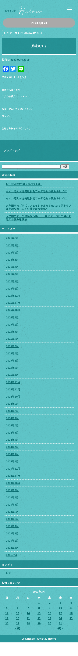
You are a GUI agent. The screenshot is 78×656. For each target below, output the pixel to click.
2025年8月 (12, 324)
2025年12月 (13, 295)
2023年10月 (13, 483)
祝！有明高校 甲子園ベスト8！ (24, 184)
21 (28, 618)
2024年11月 (13, 389)
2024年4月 (12, 439)
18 (71, 613)
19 (6, 618)
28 (28, 623)
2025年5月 (12, 346)
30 (49, 623)
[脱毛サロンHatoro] (39, 9)
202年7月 (11, 555)
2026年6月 (12, 252)
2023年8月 (12, 497)
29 (39, 623)
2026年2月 (12, 281)
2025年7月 (12, 331)
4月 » (60, 628)
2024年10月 (13, 396)
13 (17, 613)
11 (71, 608)
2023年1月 (12, 548)
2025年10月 (13, 310)
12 (6, 613)
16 (49, 613)
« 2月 (18, 628)
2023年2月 (12, 540)
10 (60, 608)
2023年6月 (12, 512)
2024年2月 (12, 454)
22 (39, 618)
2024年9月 (12, 403)
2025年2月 (12, 367)
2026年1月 (12, 288)
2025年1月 (12, 375)
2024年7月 (12, 418)
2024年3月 (12, 447)
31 (60, 623)
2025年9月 (12, 317)
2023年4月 (12, 526)
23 (49, 618)
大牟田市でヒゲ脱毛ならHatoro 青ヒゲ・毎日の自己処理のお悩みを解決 (38, 217)
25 (71, 618)
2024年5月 (12, 432)
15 (39, 613)
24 (60, 618)
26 (6, 623)
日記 (8, 573)
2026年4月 (12, 267)
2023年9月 (12, 490)
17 (60, 613)
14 (28, 613)
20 (17, 618)
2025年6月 (12, 339)
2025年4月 (12, 353)
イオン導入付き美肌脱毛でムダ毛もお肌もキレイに (36, 191)
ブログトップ (12, 151)
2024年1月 (12, 461)
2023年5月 (12, 519)
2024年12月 (13, 382)
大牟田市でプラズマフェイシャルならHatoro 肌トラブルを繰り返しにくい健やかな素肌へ (38, 207)
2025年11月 (13, 303)
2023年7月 (12, 504)
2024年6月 (12, 425)
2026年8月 (12, 238)
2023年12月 (13, 468)
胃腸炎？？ (39, 46)
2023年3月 (12, 533)
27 (17, 623)
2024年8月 (12, 411)
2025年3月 (12, 360)
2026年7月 (12, 245)
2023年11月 (13, 476)
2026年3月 (12, 274)
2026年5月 (12, 259)
